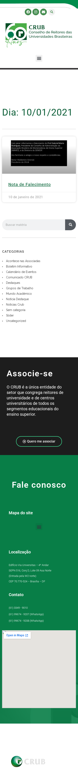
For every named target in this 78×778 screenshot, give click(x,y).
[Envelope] (43, 12)
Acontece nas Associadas (23, 261)
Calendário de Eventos (21, 272)
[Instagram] (35, 12)
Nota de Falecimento (29, 184)
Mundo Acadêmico (19, 293)
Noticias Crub (15, 304)
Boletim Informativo (19, 266)
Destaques (13, 282)
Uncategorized (16, 321)
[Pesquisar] (70, 224)
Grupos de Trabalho (19, 288)
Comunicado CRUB (19, 277)
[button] (51, 12)
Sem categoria (15, 310)
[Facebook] (28, 12)
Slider (10, 315)
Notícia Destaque (17, 299)
